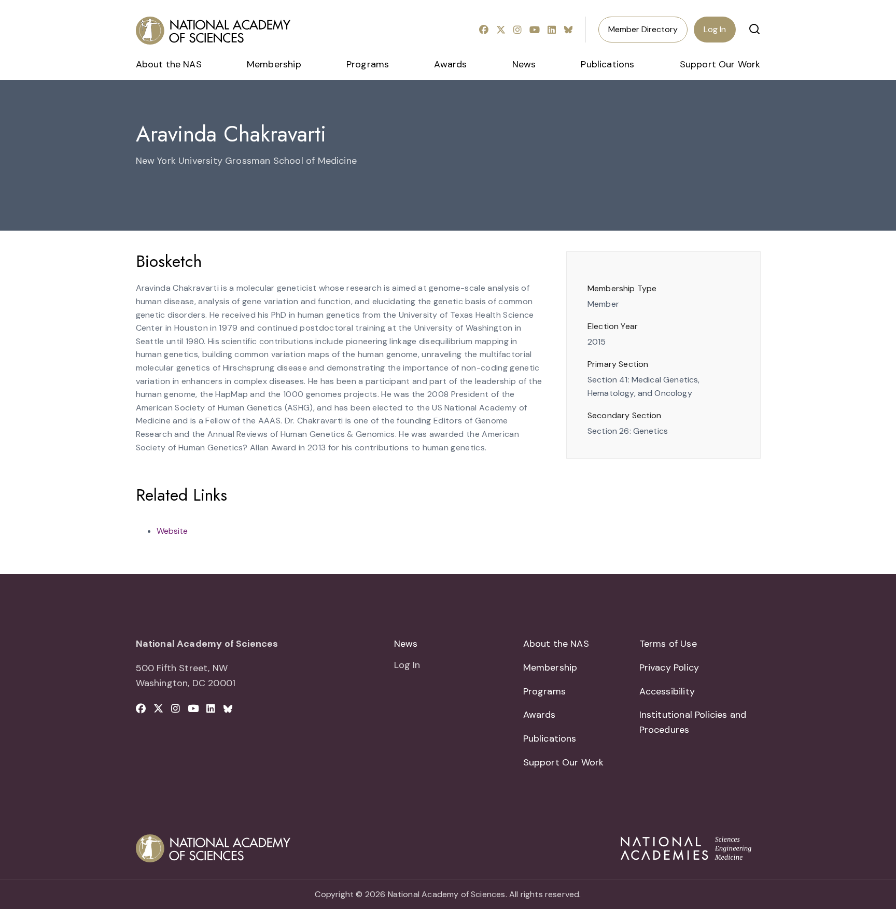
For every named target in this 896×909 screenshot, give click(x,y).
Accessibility (667, 691)
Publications (607, 64)
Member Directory (643, 29)
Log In (715, 29)
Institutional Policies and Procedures (693, 722)
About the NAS (169, 64)
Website (172, 530)
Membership (274, 64)
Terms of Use (668, 643)
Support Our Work (720, 64)
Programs (367, 64)
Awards (450, 64)
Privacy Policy (669, 667)
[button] (754, 29)
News (524, 64)
